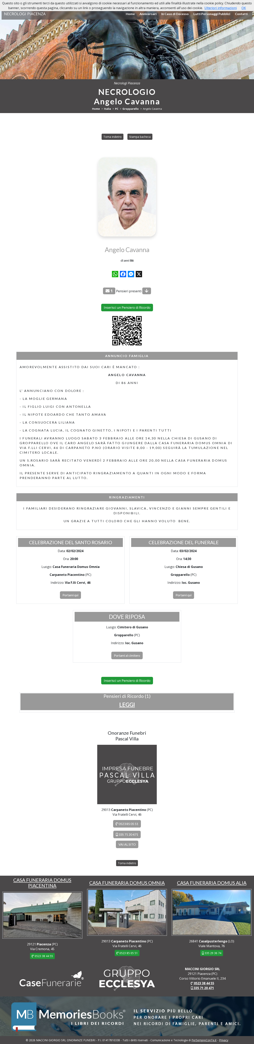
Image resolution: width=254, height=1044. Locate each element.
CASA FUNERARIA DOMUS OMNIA (127, 883)
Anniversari (148, 14)
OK (243, 8)
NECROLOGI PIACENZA (25, 13)
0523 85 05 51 (128, 824)
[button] (127, 704)
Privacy (223, 1040)
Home (130, 14)
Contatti (241, 14)
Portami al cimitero (127, 655)
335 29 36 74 (212, 953)
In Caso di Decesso (175, 14)
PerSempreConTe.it (203, 1040)
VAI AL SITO (127, 844)
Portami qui (70, 595)
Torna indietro (112, 137)
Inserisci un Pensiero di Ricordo (127, 307)
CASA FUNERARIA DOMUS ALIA (211, 883)
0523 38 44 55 (43, 956)
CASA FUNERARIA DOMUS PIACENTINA (42, 883)
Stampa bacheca (140, 137)
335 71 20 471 (128, 834)
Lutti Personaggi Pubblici (211, 14)
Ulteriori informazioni (220, 8)
